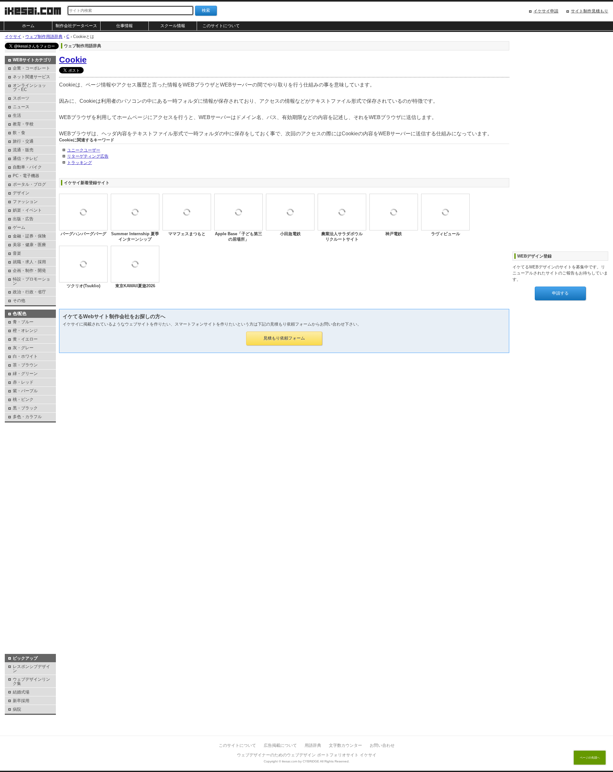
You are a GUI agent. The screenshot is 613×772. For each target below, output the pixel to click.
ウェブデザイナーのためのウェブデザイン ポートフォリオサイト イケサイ (306, 755)
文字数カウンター (345, 745)
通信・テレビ (25, 158)
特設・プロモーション (31, 281)
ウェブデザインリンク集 (31, 681)
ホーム (28, 25)
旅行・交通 (23, 141)
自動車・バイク (27, 167)
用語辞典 (313, 745)
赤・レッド (23, 382)
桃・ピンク (23, 399)
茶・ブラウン (25, 365)
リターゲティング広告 (88, 156)
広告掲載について (280, 745)
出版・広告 (23, 218)
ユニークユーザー (83, 150)
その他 (19, 300)
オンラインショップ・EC (29, 87)
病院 (17, 709)
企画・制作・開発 (29, 270)
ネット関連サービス (31, 76)
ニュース (21, 106)
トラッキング (79, 162)
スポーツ (21, 98)
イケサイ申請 (546, 11)
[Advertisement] (30, 440)
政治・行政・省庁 (29, 291)
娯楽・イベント (27, 210)
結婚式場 (21, 692)
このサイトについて (221, 25)
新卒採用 (21, 700)
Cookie (73, 59)
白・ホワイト (25, 356)
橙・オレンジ (25, 330)
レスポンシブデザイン (31, 668)
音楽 (17, 253)
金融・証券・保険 (29, 236)
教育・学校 (23, 124)
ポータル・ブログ (29, 184)
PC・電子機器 (26, 175)
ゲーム (19, 227)
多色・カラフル (27, 416)
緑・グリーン (25, 373)
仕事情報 (124, 25)
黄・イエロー (25, 339)
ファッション (25, 201)
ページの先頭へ (590, 757)
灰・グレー (23, 347)
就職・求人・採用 (29, 261)
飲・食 (19, 132)
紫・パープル (25, 390)
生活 (17, 115)
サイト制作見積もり (589, 11)
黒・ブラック (25, 408)
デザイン (21, 193)
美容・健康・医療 (29, 244)
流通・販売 (23, 149)
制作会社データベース (76, 25)
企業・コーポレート (31, 68)
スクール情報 (172, 25)
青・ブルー (23, 321)
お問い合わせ (382, 745)
